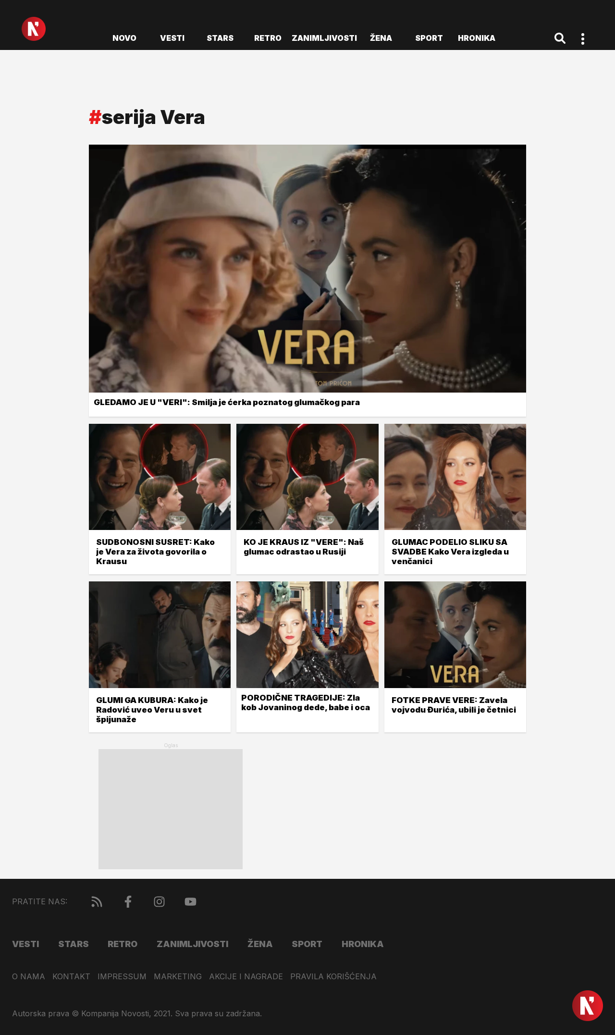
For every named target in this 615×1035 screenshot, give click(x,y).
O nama (28, 976)
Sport (429, 38)
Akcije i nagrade (246, 976)
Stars (220, 38)
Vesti (172, 38)
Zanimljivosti (324, 38)
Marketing (178, 976)
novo (124, 38)
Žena (381, 38)
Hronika (476, 38)
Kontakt (71, 976)
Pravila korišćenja (333, 976)
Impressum (122, 976)
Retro (268, 38)
